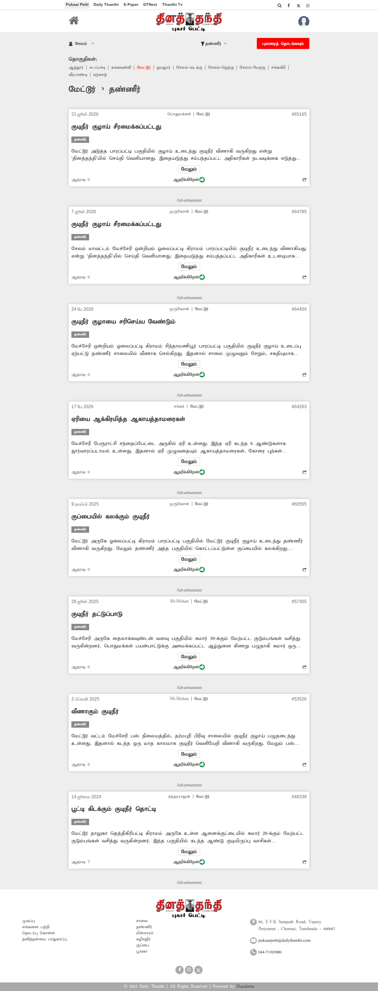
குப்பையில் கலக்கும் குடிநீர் (110, 517)
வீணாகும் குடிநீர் (95, 711)
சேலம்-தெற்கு (221, 67)
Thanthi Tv (172, 4)
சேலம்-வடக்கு (189, 67)
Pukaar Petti (77, 4)
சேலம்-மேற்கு (252, 67)
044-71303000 (269, 952)
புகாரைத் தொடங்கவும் (283, 43)
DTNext (150, 4)
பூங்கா (141, 951)
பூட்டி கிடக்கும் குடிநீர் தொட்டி (113, 809)
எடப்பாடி (97, 67)
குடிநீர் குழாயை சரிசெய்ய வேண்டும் (123, 322)
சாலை (142, 921)
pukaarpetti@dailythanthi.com (284, 940)
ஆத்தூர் (76, 67)
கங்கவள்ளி (121, 67)
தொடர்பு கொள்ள (38, 933)
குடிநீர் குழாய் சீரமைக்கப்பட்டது (116, 127)
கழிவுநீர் (143, 939)
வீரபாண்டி (78, 75)
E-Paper (131, 4)
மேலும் (189, 169)
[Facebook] (288, 5)
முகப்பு (28, 921)
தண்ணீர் (144, 927)
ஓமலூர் (163, 67)
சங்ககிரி (278, 67)
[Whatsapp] (308, 5)
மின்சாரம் (145, 933)
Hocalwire (245, 986)
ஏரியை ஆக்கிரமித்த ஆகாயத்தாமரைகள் (128, 419)
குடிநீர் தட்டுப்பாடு (97, 614)
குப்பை (142, 945)
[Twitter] (298, 5)
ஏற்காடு (100, 75)
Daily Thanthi (106, 4)
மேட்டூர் (144, 67)
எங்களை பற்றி (36, 927)
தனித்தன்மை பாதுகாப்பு (44, 939)
